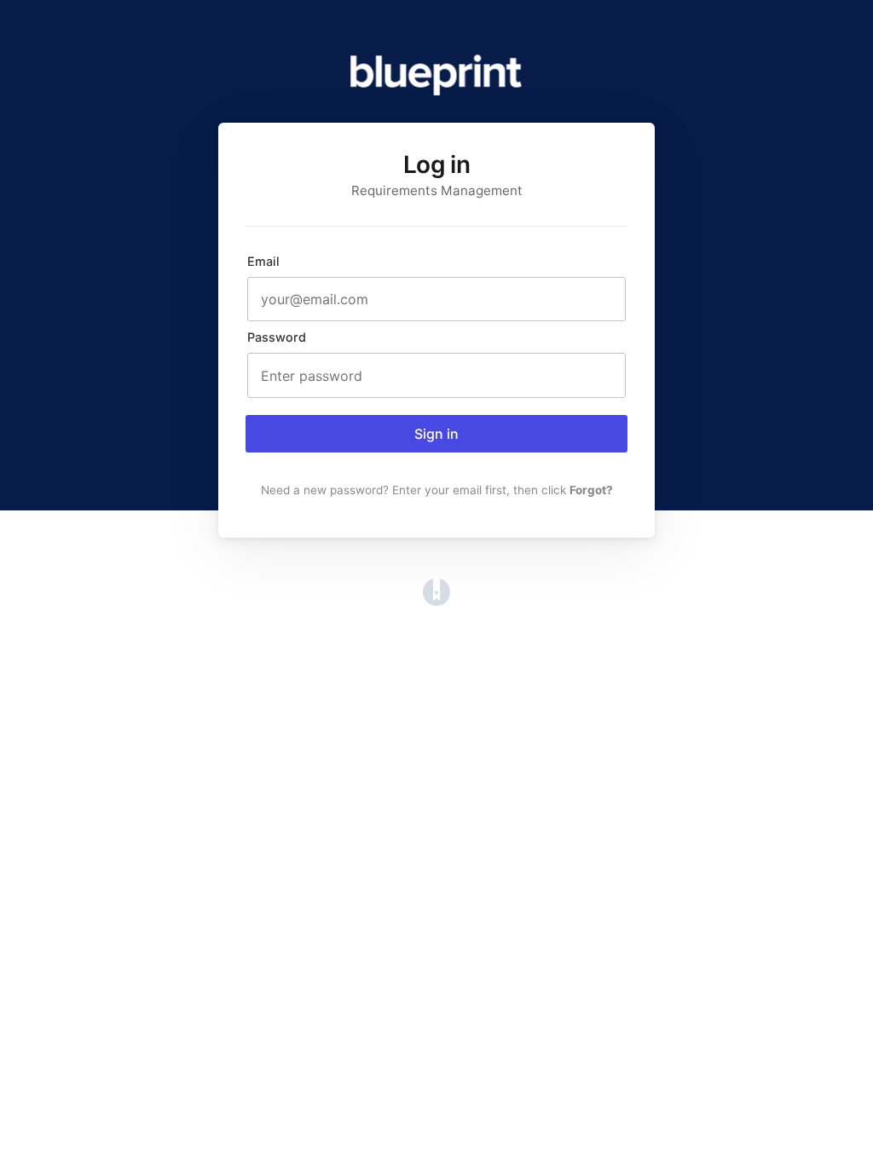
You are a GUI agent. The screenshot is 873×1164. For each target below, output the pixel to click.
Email (263, 261)
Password (276, 337)
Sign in (436, 433)
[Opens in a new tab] (436, 600)
